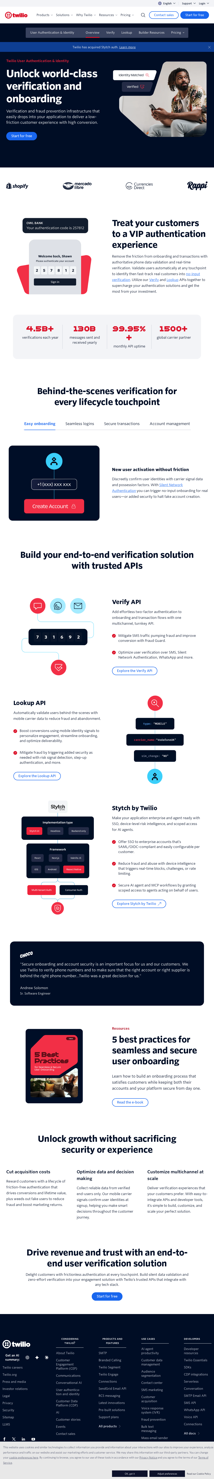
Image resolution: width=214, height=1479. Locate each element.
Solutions (62, 15)
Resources (106, 15)
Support (187, 3)
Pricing (125, 15)
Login (202, 3)
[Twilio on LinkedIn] (25, 1439)
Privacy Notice (148, 1457)
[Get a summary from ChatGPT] (28, 1357)
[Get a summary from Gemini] (38, 1357)
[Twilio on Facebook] (6, 1439)
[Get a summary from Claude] (48, 1357)
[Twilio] (16, 15)
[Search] (143, 15)
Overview (92, 32)
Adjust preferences (167, 1473)
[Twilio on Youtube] (34, 1439)
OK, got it (130, 1473)
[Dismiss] (209, 47)
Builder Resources (151, 32)
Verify (110, 32)
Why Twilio (84, 15)
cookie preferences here (23, 1457)
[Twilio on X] (15, 1439)
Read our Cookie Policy (199, 1473)
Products (43, 15)
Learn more (127, 47)
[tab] (39, 425)
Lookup (126, 32)
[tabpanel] (107, 483)
